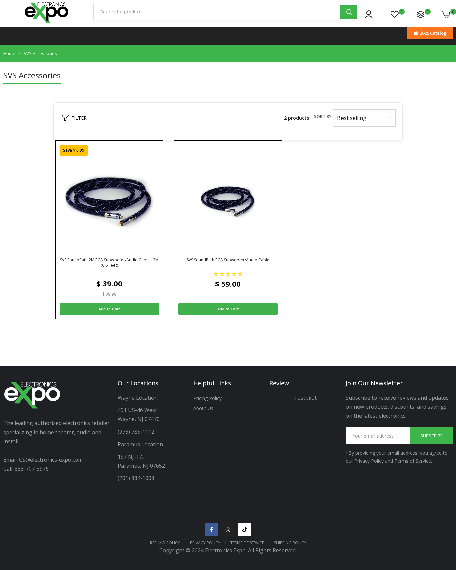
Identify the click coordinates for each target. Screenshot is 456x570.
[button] (228, 274)
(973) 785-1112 (137, 431)
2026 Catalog (433, 33)
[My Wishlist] (395, 14)
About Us (203, 408)
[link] (442, 521)
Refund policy (165, 543)
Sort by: (323, 116)
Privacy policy (205, 543)
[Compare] (421, 14)
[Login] (369, 14)
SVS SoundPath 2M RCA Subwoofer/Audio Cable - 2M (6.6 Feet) (109, 262)
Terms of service (247, 543)
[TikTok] (244, 529)
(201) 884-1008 (136, 478)
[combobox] (217, 11)
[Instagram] (228, 529)
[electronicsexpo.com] (47, 23)
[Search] (348, 12)
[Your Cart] (446, 14)
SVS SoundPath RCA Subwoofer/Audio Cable (228, 260)
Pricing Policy (207, 398)
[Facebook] (211, 529)
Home (9, 53)
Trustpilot (304, 397)
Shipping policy (290, 543)
